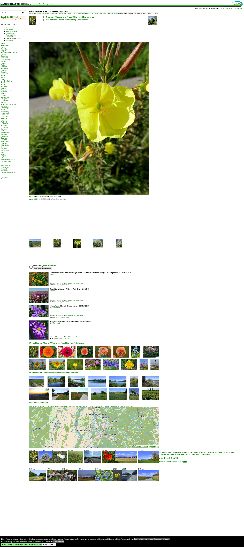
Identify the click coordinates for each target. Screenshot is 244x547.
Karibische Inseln (7, 90)
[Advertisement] (75, 31)
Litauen (3, 95)
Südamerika (5, 142)
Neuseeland (5, 111)
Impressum (49, 4)
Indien (3, 76)
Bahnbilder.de (10, 28)
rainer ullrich (33, 199)
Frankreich (4, 68)
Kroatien (4, 92)
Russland (4, 125)
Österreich (4, 117)
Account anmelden (235, 8)
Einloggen (224, 8)
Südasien (4, 143)
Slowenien (4, 136)
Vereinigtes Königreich (9, 159)
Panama (4, 118)
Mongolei (4, 106)
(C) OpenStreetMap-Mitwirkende (147, 446)
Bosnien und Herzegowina (10, 52)
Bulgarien (4, 56)
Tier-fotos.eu (10, 40)
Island (3, 79)
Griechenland (5, 74)
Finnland (4, 67)
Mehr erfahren (59, 542)
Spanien (4, 138)
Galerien (81, 13)
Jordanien (4, 86)
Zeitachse (4, 171)
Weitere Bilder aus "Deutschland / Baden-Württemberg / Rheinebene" (54, 373)
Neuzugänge (5, 165)
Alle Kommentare (49, 266)
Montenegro (5, 108)
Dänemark (4, 58)
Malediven (4, 101)
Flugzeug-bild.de (11, 35)
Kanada (3, 88)
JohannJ (53, 291)
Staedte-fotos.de (11, 37)
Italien (3, 83)
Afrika (3, 44)
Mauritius (4, 102)
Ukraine (3, 154)
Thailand (4, 149)
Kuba (3, 93)
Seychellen (5, 133)
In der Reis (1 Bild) (167, 458)
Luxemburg (5, 97)
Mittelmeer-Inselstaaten (9, 104)
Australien (4, 49)
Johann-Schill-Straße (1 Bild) (171, 462)
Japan (3, 85)
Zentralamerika (6, 161)
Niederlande (5, 113)
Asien (3, 47)
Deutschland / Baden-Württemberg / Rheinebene (67, 20)
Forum (36, 4)
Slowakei (4, 134)
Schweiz (4, 129)
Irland (3, 77)
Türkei (3, 152)
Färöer (3, 65)
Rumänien (4, 124)
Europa (3, 63)
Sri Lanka (4, 140)
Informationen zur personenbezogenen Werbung (151, 539)
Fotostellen (5, 169)
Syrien (3, 147)
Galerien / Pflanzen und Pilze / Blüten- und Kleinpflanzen (70, 17)
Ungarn (3, 156)
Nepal (3, 109)
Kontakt (41, 4)
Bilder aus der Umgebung (38, 402)
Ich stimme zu (49, 544)
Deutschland (5, 60)
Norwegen (4, 115)
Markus (52, 274)
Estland (3, 61)
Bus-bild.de (9, 29)
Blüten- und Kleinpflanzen (109, 13)
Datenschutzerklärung (8, 172)
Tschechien (5, 150)
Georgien (4, 72)
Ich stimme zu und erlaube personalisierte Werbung (22, 544)
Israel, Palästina (6, 81)
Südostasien (5, 145)
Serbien (3, 131)
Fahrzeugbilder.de (11, 31)
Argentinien (5, 45)
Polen (3, 120)
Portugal (4, 122)
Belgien (3, 51)
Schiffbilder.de (10, 33)
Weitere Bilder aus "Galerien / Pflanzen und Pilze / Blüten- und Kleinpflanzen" (56, 343)
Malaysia (4, 99)
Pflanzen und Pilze (91, 13)
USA (2, 158)
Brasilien (4, 54)
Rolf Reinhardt (55, 308)
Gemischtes (5, 167)
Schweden (4, 127)
